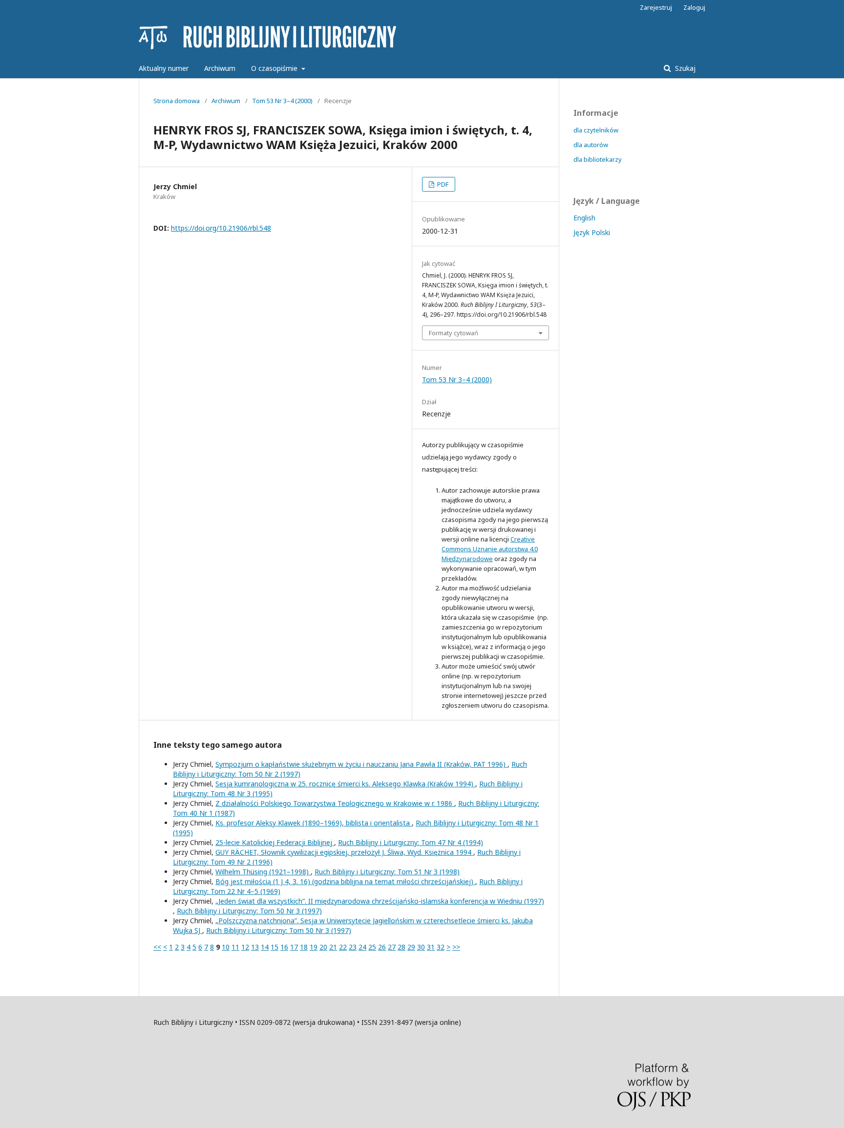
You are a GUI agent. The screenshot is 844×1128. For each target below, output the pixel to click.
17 (294, 947)
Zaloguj (694, 7)
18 (304, 947)
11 (235, 947)
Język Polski (591, 232)
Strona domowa (176, 100)
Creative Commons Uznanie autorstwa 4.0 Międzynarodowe (490, 549)
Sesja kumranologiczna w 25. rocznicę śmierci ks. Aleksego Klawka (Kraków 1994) (345, 783)
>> (456, 947)
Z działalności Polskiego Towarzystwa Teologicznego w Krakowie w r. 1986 (334, 803)
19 (313, 947)
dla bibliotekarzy (597, 159)
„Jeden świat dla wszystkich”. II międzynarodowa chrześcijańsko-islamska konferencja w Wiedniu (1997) (379, 901)
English (584, 217)
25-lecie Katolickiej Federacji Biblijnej (274, 842)
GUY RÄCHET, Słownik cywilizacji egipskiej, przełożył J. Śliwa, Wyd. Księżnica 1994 (344, 852)
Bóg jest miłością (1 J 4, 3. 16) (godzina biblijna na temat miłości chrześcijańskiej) (345, 881)
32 (440, 947)
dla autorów (590, 144)
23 (353, 947)
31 (431, 947)
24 (362, 947)
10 (226, 947)
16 (284, 947)
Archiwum (219, 68)
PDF (442, 184)
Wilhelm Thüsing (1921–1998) (263, 871)
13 (255, 947)
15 (274, 947)
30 (421, 947)
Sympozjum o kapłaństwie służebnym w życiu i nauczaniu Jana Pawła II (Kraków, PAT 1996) (361, 764)
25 (372, 947)
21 (333, 947)
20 (323, 947)
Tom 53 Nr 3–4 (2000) (282, 100)
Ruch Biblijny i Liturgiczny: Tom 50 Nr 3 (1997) (249, 910)
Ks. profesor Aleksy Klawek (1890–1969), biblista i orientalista (313, 822)
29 (411, 947)
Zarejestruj (656, 7)
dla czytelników (595, 130)
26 (382, 947)
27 (392, 947)
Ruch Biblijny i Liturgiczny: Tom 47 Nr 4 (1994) (410, 842)
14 (265, 947)
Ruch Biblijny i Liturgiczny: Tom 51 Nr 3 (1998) (387, 871)
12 (245, 947)
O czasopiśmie (275, 68)
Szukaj (684, 68)
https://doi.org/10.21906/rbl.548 (221, 228)
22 (343, 947)
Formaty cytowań (453, 332)
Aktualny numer (164, 68)
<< (157, 947)
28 (401, 947)
